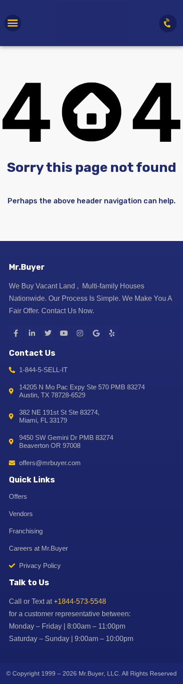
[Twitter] (48, 333)
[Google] (96, 333)
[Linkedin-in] (32, 333)
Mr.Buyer (27, 267)
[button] (12, 23)
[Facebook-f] (16, 333)
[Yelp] (112, 333)
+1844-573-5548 (80, 601)
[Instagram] (80, 333)
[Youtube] (64, 333)
